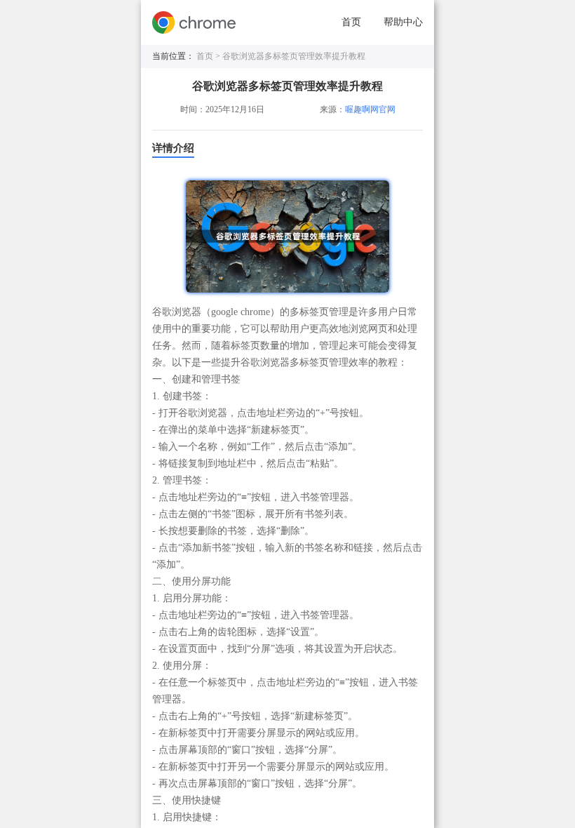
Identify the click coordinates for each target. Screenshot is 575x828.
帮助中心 (403, 22)
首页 (351, 22)
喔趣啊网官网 (370, 109)
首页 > (209, 56)
